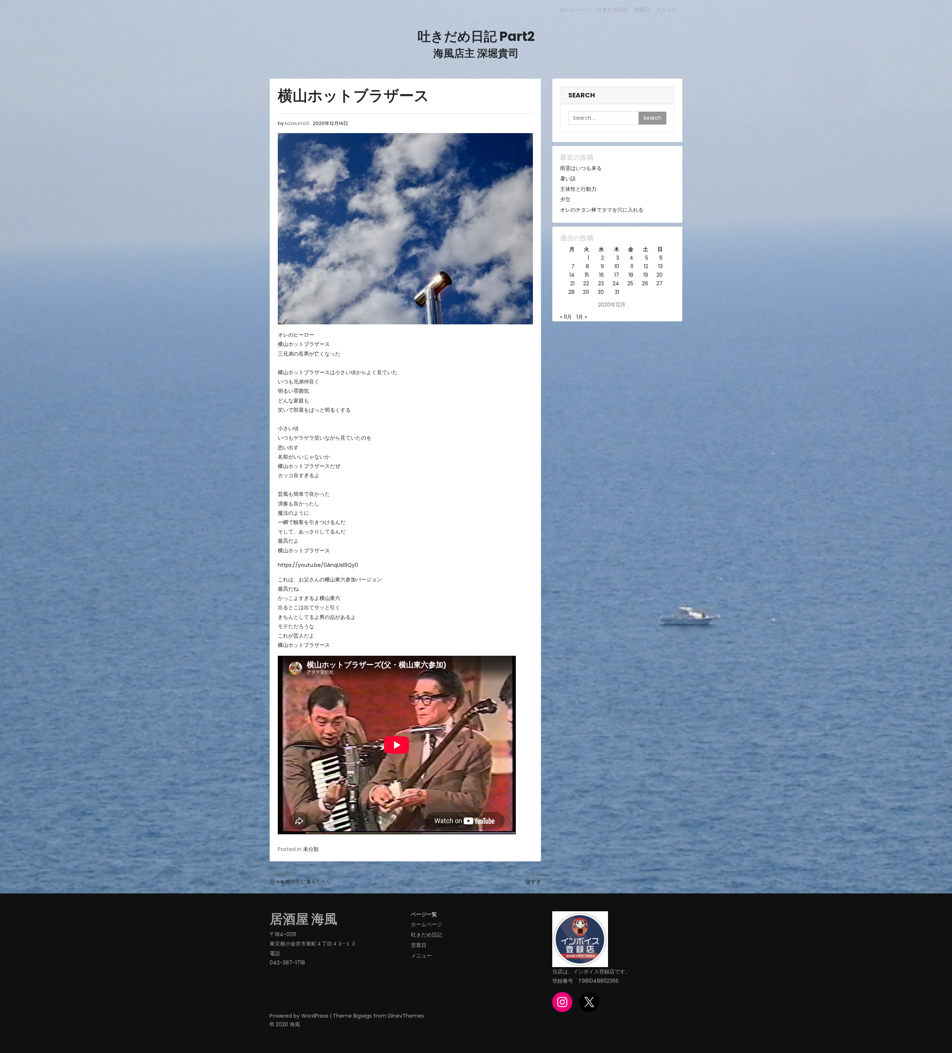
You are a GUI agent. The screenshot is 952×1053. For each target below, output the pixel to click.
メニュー (666, 9)
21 (572, 283)
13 (660, 266)
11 (631, 266)
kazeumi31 (297, 123)
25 (630, 283)
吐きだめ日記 (612, 9)
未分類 (311, 849)
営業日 (642, 9)
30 (601, 292)
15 (587, 275)
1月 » (581, 317)
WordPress (314, 1016)
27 (659, 283)
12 (646, 266)
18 (630, 275)
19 (645, 275)
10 (616, 266)
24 (615, 283)
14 (572, 275)
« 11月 (566, 317)
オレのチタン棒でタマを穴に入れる (601, 210)
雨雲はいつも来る (581, 168)
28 (571, 292)
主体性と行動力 (578, 189)
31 (617, 292)
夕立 (565, 199)
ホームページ (575, 9)
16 (601, 275)
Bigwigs (362, 1016)
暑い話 (568, 178)
